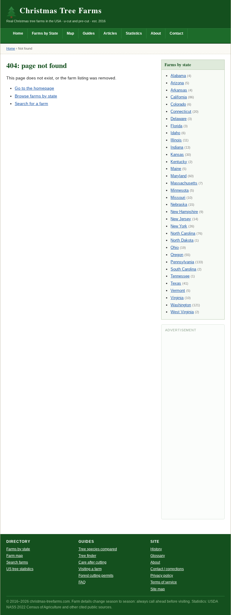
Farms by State (45, 33)
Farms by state (18, 549)
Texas (176, 283)
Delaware (178, 118)
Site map (157, 589)
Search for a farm (31, 103)
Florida (176, 126)
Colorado (178, 104)
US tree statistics (19, 569)
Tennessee (180, 276)
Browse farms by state (36, 96)
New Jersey (181, 219)
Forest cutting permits (96, 575)
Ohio (175, 247)
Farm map (14, 556)
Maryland (178, 176)
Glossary (157, 556)
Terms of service (163, 582)
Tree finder (87, 556)
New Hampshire (184, 211)
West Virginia (182, 312)
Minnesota (180, 190)
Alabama (178, 75)
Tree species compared (98, 549)
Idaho (175, 133)
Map (70, 33)
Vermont (178, 290)
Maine (176, 168)
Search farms (17, 562)
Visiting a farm (90, 569)
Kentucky (179, 161)
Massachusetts (184, 183)
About (156, 33)
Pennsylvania (182, 262)
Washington (181, 305)
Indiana (177, 147)
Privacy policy (161, 575)
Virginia (177, 297)
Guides (89, 33)
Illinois (176, 140)
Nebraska (179, 204)
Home (18, 33)
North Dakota (182, 240)
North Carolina (183, 233)
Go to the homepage (34, 88)
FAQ (82, 582)
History (156, 549)
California (179, 97)
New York (179, 226)
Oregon (177, 254)
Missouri (178, 197)
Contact (176, 33)
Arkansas (179, 90)
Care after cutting (92, 562)
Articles (110, 33)
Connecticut (181, 111)
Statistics (134, 33)
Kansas (177, 154)
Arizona (177, 83)
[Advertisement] (193, 425)
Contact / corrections (167, 569)
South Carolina (183, 269)
